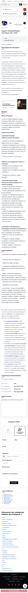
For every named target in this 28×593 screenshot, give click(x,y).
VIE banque (6, 503)
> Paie (3, 560)
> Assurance (4, 521)
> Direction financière (6, 541)
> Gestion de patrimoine (7, 545)
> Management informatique (8, 556)
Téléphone (5, 453)
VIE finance (6, 498)
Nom (16, 439)
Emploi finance (7, 497)
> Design (3, 537)
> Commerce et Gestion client (9, 525)
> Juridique (4, 552)
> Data (3, 535)
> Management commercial (8, 554)
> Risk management (6, 568)
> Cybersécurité (5, 533)
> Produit (3, 562)
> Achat (3, 517)
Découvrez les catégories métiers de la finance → (12, 513)
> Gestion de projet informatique (9, 547)
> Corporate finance (6, 531)
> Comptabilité (5, 527)
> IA (2, 548)
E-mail (4, 446)
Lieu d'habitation (7, 460)
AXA (10, 23)
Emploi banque (7, 502)
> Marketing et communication (9, 558)
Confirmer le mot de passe (9, 473)
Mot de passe (6, 467)
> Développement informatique (9, 539)
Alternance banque (8, 499)
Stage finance (7, 494)
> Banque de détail (6, 523)
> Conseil (3, 529)
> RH (2, 566)
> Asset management (6, 519)
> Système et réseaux (7, 570)
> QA (2, 564)
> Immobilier (4, 550)
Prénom (4, 439)
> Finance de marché (6, 543)
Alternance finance (8, 495)
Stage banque (7, 501)
